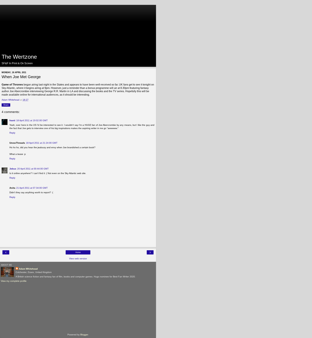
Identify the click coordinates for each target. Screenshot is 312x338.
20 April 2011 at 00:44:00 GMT (33, 168)
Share (6, 105)
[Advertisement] (78, 27)
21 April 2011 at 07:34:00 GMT (32, 188)
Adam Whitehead (28, 268)
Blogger (84, 334)
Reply (12, 132)
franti (12, 120)
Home (78, 252)
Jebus (12, 168)
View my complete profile (13, 281)
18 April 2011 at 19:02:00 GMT (32, 120)
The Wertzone (19, 57)
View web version (78, 258)
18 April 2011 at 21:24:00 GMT (42, 143)
